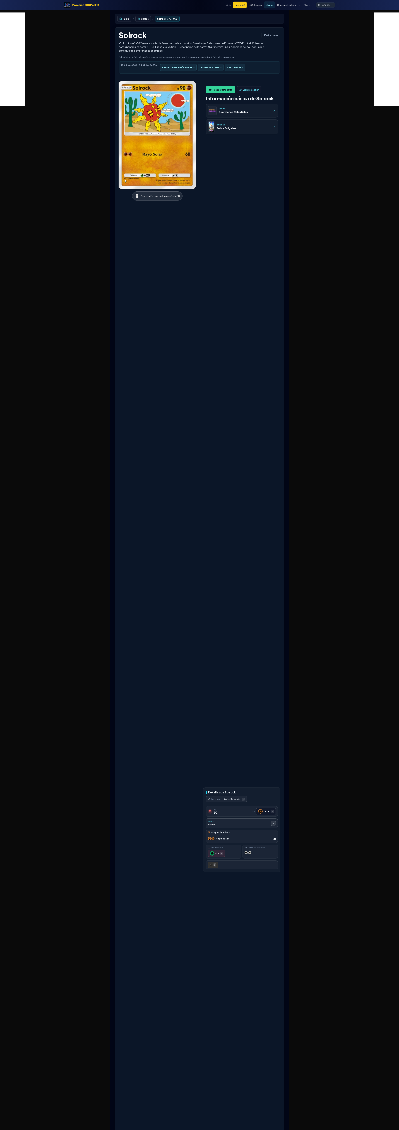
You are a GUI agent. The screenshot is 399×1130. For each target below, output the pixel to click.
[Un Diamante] (213, 865)
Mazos (269, 5)
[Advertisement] (12, 59)
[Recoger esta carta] (220, 89)
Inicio (228, 5)
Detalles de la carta (210, 67)
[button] (325, 4)
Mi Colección (255, 5)
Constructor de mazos (288, 5)
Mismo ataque (235, 67)
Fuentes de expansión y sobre (178, 67)
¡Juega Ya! (240, 5)
